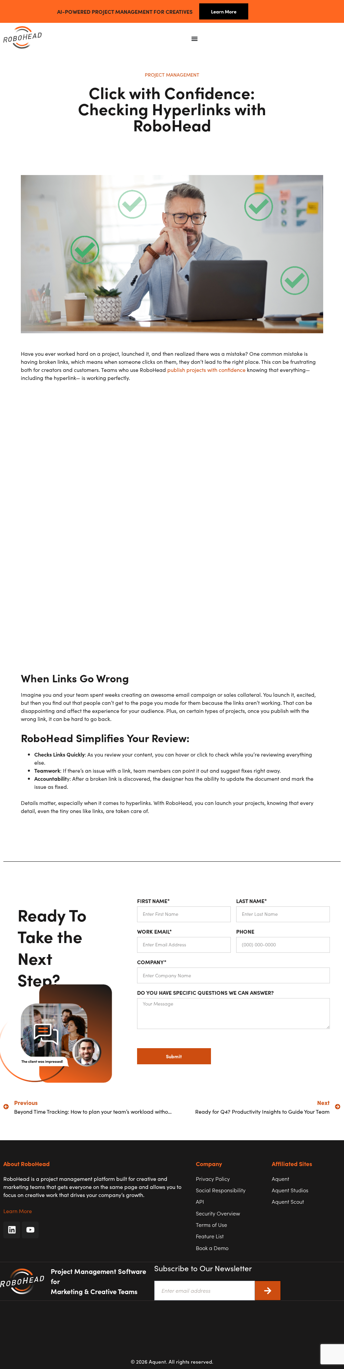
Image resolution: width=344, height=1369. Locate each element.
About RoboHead (26, 1163)
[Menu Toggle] (194, 38)
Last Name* (251, 902)
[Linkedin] (11, 1230)
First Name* (153, 902)
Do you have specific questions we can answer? (205, 994)
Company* (152, 964)
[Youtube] (30, 1230)
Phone (245, 933)
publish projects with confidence (206, 369)
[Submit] (268, 1290)
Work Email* (154, 933)
